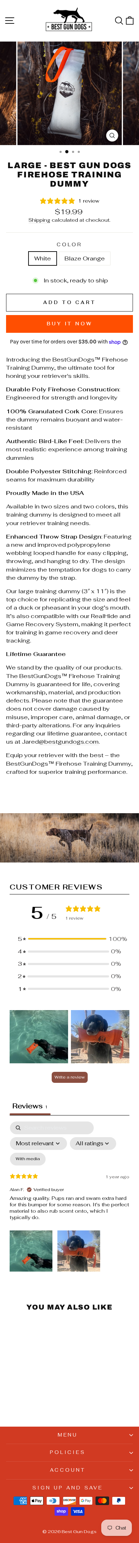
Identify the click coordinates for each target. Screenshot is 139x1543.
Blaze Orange (85, 258)
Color (70, 245)
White (42, 258)
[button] (69, 939)
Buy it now (69, 324)
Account (68, 1470)
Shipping (39, 220)
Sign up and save (67, 1488)
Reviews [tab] (30, 1106)
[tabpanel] (69, 1198)
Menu (68, 1435)
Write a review (70, 1077)
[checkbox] (28, 1159)
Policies (68, 1452)
